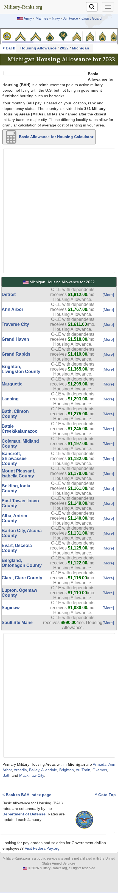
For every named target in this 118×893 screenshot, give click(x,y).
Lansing (10, 399)
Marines (42, 18)
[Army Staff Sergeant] (102, 36)
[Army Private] (20, 36)
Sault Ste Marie (17, 622)
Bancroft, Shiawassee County (14, 458)
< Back (9, 48)
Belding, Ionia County (16, 488)
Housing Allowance (38, 48)
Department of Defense (24, 814)
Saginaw (10, 607)
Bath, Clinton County (15, 414)
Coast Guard (92, 18)
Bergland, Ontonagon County (22, 563)
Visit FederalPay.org (42, 848)
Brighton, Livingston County (21, 369)
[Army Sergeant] (90, 36)
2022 (64, 48)
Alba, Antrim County (14, 518)
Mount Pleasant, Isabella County (18, 473)
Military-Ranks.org (23, 7)
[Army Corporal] (77, 36)
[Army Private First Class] (50, 36)
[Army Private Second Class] (35, 36)
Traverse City (15, 324)
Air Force (70, 18)
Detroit (9, 294)
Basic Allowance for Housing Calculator (55, 136)
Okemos (99, 770)
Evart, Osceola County (17, 548)
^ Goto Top (105, 794)
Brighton (66, 770)
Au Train (83, 770)
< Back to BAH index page (26, 794)
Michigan (80, 48)
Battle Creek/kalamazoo (20, 429)
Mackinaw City (31, 775)
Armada (99, 764)
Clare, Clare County (22, 577)
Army (28, 18)
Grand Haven (15, 339)
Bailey (34, 770)
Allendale (49, 770)
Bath (6, 775)
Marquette (12, 384)
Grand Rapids (16, 354)
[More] (108, 294)
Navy (56, 18)
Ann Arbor (12, 309)
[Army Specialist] (63, 36)
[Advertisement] (59, 210)
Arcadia (20, 770)
